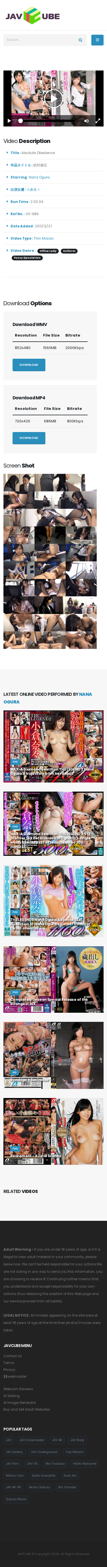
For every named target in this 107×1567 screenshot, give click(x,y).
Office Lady (48, 251)
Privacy (9, 1369)
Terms (8, 1363)
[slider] (48, 120)
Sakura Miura (16, 1499)
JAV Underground (44, 1452)
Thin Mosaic (44, 238)
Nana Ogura (40, 177)
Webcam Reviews (18, 1389)
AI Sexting (11, 1396)
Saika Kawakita (43, 1475)
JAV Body (77, 1440)
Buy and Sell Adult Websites (26, 1409)
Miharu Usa (14, 1475)
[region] (53, 98)
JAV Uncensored (32, 1440)
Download (29, 365)
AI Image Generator (19, 1402)
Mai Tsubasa (55, 1464)
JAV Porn (12, 1464)
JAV (8, 1440)
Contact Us (12, 1356)
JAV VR (32, 1464)
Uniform (69, 251)
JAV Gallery (14, 1452)
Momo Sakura (39, 1487)
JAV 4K (57, 1440)
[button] (86, 120)
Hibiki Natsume (84, 1464)
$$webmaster (15, 1376)
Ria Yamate (67, 1487)
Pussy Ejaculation (27, 258)
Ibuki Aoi (70, 1475)
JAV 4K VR (13, 1487)
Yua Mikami (75, 1452)
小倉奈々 (34, 189)
